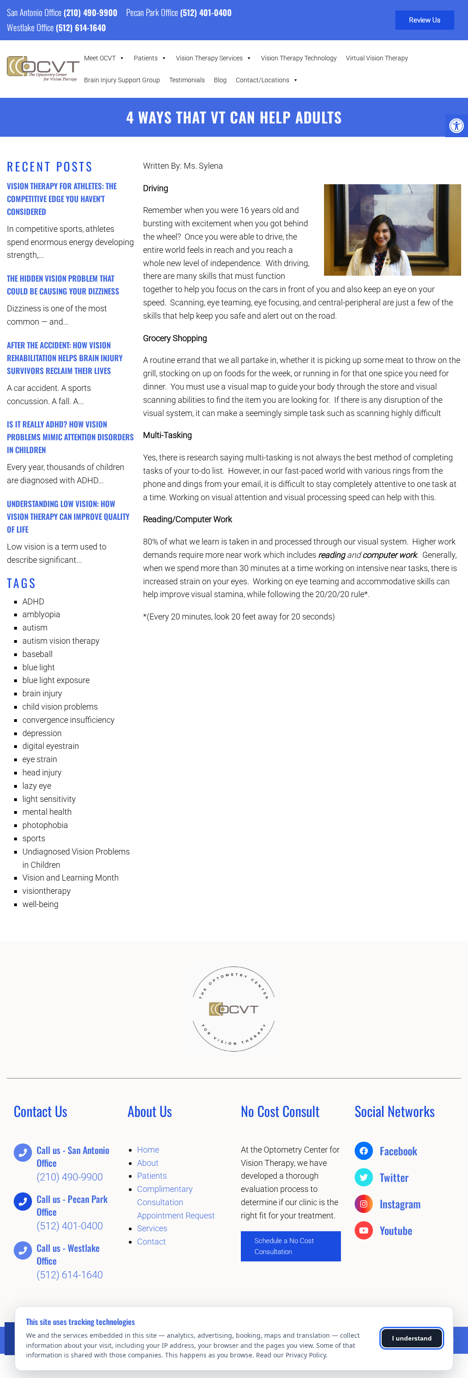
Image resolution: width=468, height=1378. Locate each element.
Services (152, 1228)
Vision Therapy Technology (299, 58)
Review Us (425, 20)
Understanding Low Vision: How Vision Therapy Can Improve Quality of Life (68, 516)
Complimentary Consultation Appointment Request (176, 1202)
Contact (151, 1241)
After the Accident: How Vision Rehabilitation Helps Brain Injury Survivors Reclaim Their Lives (64, 357)
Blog (220, 80)
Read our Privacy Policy (291, 1355)
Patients (146, 58)
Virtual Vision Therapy (377, 58)
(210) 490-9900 (90, 12)
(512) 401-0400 (206, 12)
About (148, 1163)
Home (148, 1149)
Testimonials (187, 80)
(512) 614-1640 (81, 27)
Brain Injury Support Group (122, 80)
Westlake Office (31, 27)
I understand (412, 1338)
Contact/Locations (262, 80)
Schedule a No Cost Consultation (284, 1246)
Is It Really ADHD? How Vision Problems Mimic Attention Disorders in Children (70, 436)
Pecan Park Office (153, 11)
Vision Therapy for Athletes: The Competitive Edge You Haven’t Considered (62, 198)
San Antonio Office (35, 11)
